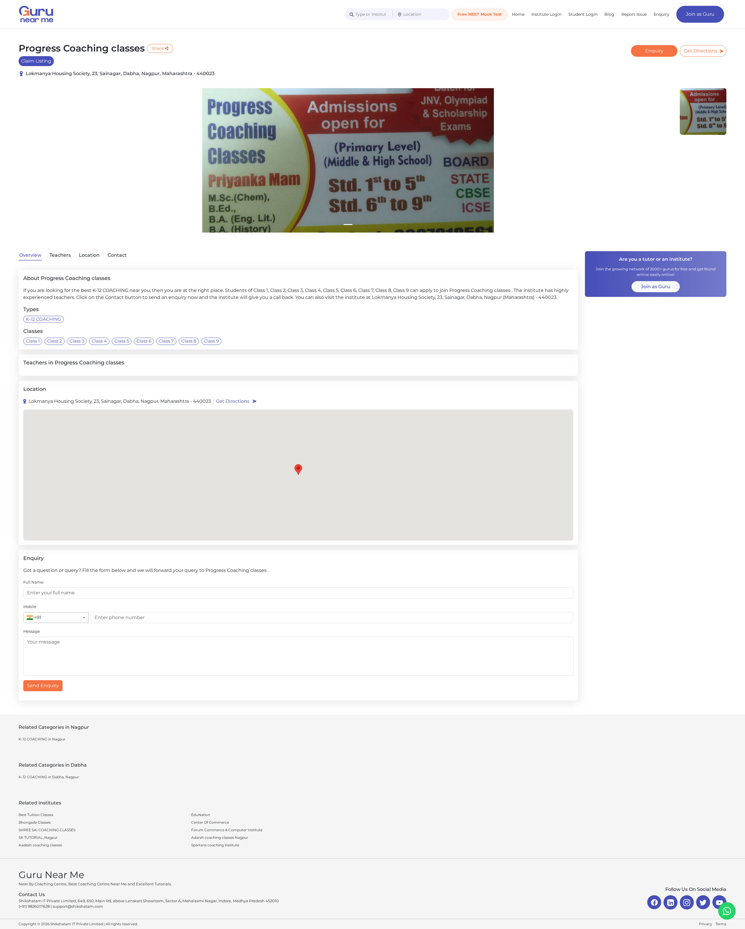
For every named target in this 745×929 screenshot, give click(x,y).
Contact (117, 255)
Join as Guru (700, 14)
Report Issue (634, 14)
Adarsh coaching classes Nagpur (219, 837)
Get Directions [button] (232, 401)
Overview (30, 255)
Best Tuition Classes (36, 815)
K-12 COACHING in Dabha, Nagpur (49, 777)
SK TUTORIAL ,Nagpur (38, 837)
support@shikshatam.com (78, 906)
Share (158, 48)
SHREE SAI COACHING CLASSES (47, 830)
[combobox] (50, 617)
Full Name (33, 582)
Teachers (60, 255)
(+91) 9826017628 (34, 906)
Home (518, 14)
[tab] (348, 224)
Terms (721, 924)
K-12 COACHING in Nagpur (42, 739)
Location (89, 255)
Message (31, 631)
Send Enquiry (43, 685)
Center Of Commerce (210, 822)
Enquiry (661, 14)
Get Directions (700, 51)
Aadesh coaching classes (40, 845)
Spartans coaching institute (215, 845)
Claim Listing (36, 61)
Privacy (705, 924)
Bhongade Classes (35, 822)
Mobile (29, 606)
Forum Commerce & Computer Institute (226, 830)
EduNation (200, 815)
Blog (609, 14)
